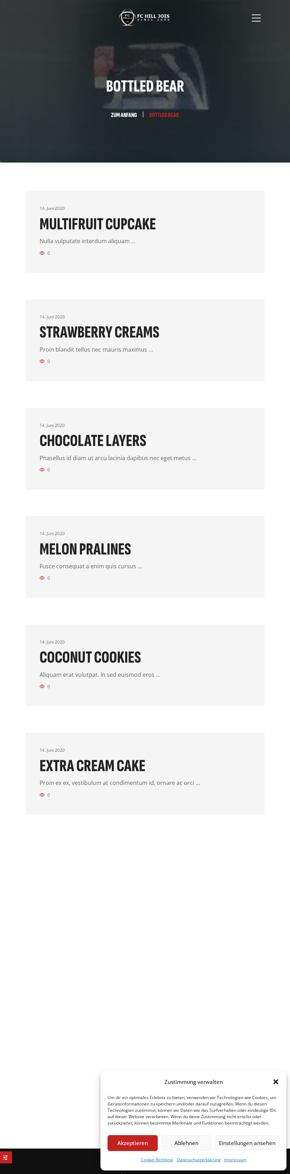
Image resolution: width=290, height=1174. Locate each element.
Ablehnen (186, 1142)
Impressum (235, 1160)
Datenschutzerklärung (199, 1160)
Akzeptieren (132, 1142)
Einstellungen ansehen (247, 1142)
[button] (275, 1081)
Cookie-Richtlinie (157, 1160)
